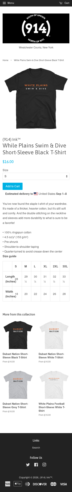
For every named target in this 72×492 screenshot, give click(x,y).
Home (5, 60)
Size (5, 170)
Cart (66, 3)
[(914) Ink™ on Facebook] (36, 465)
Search (36, 447)
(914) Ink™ (46, 477)
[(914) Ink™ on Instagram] (44, 465)
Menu (10, 3)
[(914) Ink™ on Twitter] (28, 465)
